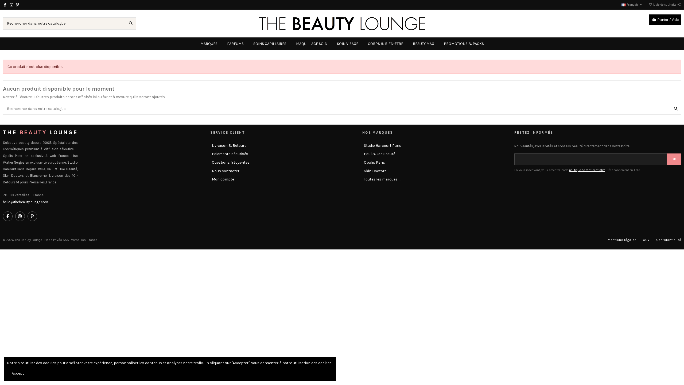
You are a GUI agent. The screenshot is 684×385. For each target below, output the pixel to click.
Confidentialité (668, 240)
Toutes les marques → (383, 179)
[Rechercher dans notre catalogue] (130, 23)
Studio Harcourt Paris (382, 145)
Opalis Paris (374, 162)
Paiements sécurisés (230, 154)
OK (673, 159)
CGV (646, 240)
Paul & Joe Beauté (379, 154)
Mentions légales (622, 240)
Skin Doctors (375, 171)
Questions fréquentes (231, 162)
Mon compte (223, 179)
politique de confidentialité (587, 170)
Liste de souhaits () (666, 4)
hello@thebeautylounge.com (25, 202)
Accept (18, 373)
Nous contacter (225, 171)
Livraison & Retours (229, 145)
